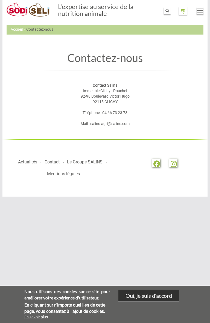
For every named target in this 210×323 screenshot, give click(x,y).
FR (183, 10)
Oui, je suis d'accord (149, 295)
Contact (52, 162)
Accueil (17, 29)
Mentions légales (63, 173)
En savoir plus (36, 317)
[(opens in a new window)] (156, 163)
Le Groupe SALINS (85, 162)
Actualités (27, 162)
